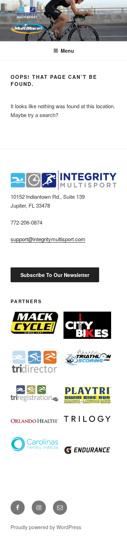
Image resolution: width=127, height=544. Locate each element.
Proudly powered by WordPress (46, 527)
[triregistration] (34, 393)
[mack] (34, 323)
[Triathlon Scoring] (87, 357)
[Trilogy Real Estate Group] (87, 419)
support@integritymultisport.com (48, 239)
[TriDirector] (34, 362)
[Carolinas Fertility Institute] (34, 444)
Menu (67, 50)
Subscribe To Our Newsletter (54, 274)
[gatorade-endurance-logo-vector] (87, 450)
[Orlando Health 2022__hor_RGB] (34, 420)
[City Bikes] (87, 325)
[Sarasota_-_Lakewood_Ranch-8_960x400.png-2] (87, 395)
